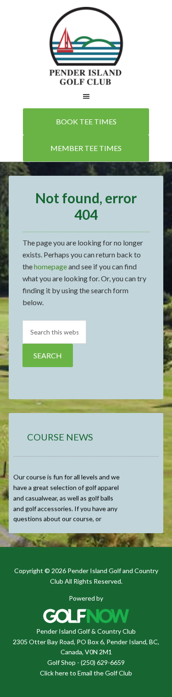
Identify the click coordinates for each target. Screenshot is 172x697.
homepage (50, 266)
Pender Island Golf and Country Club (86, 46)
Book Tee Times (86, 121)
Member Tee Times (86, 148)
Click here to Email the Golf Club (86, 673)
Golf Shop (61, 662)
